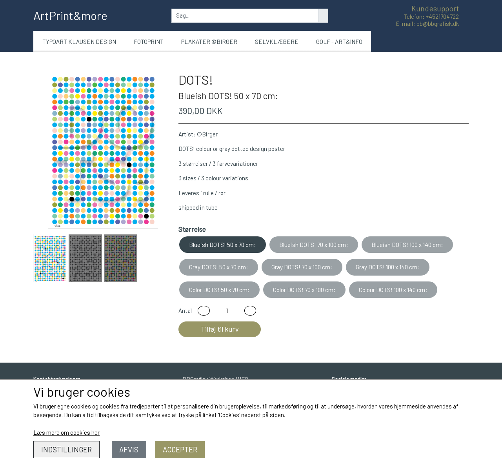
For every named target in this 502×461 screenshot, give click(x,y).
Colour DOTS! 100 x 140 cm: (393, 289)
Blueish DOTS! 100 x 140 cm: (407, 244)
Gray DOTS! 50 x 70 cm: (218, 266)
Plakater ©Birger (209, 41)
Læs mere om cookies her (66, 432)
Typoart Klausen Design (79, 41)
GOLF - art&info (339, 41)
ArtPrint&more (70, 15)
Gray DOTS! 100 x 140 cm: (388, 266)
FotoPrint (149, 41)
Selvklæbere (276, 41)
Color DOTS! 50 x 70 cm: (219, 289)
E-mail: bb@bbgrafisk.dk (427, 23)
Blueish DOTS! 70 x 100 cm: (313, 244)
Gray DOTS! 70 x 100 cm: (302, 266)
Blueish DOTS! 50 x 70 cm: (222, 244)
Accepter (180, 449)
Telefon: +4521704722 (431, 16)
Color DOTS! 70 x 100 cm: (304, 289)
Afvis (128, 449)
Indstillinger (66, 449)
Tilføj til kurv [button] (220, 329)
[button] (204, 311)
